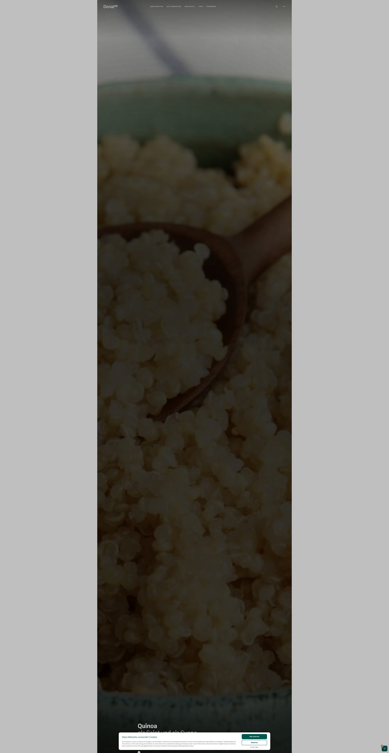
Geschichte (190, 7)
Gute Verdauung (174, 7)
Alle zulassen (254, 737)
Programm (211, 7)
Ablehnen (254, 743)
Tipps (200, 7)
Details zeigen (254, 747)
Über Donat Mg (156, 7)
